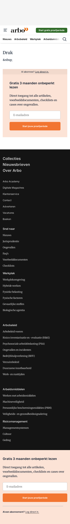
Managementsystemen (16, 427)
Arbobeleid (10, 325)
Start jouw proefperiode (35, 126)
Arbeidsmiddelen (14, 389)
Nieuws (7, 235)
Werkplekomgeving (14, 279)
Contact (7, 200)
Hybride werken (12, 285)
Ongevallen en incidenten (17, 349)
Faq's (5, 253)
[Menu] (5, 30)
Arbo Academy (11, 181)
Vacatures (8, 212)
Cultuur (7, 433)
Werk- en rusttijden (14, 374)
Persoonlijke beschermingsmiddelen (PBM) (27, 407)
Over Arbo (12, 170)
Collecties (12, 158)
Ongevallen (9, 247)
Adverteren (9, 206)
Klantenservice (11, 193)
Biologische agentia (14, 310)
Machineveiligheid (13, 401)
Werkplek (9, 273)
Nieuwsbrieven (16, 164)
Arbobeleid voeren (13, 331)
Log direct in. (32, 511)
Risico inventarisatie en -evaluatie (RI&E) (26, 337)
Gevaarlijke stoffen (13, 304)
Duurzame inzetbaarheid (17, 368)
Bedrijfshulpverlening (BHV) (19, 355)
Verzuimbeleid (11, 362)
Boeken (7, 219)
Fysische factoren (13, 297)
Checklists (8, 265)
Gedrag (7, 440)
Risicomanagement (15, 421)
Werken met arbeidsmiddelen (19, 395)
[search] (64, 39)
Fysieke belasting (12, 291)
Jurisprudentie (11, 241)
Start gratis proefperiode (52, 30)
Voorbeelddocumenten (15, 259)
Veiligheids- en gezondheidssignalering (25, 413)
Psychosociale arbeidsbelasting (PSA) (24, 343)
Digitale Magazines (13, 187)
